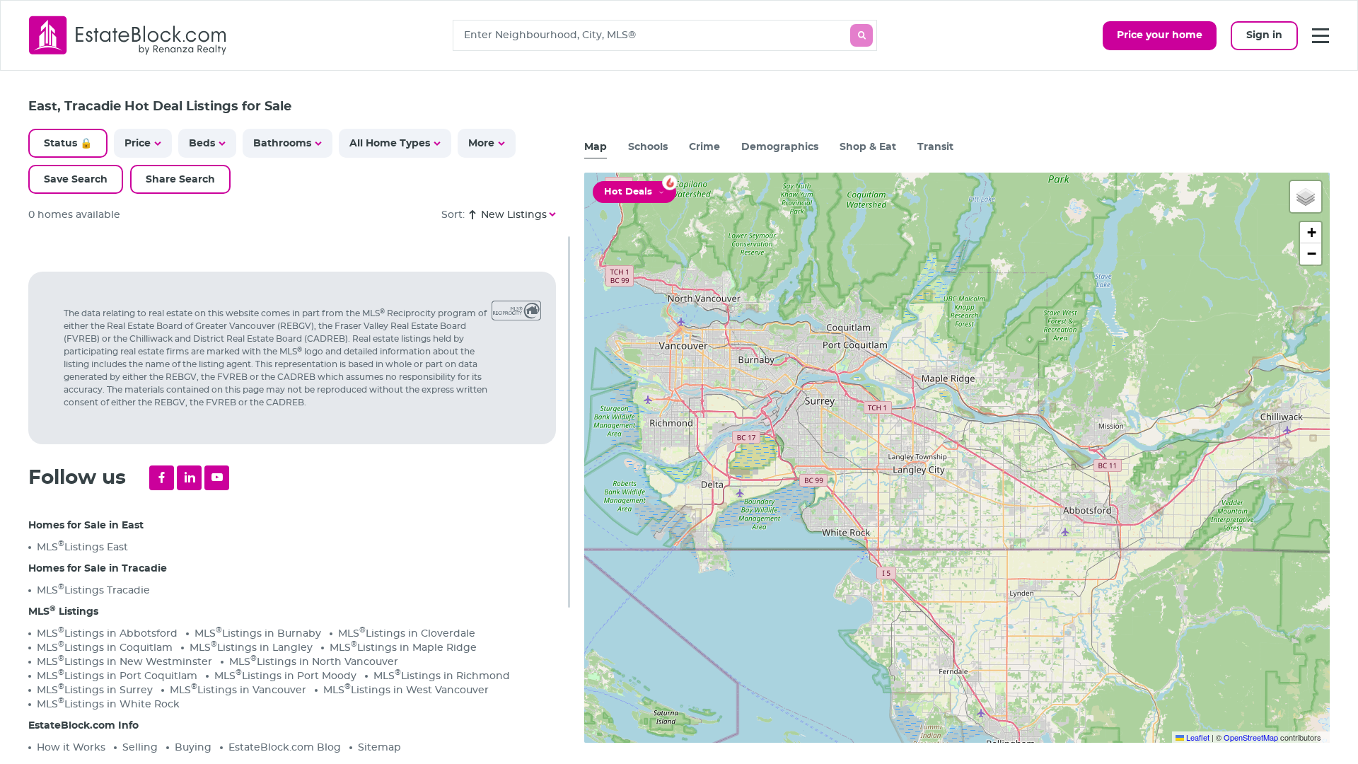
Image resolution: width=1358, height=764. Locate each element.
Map (595, 147)
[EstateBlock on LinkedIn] (189, 477)
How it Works (71, 748)
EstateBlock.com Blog (284, 748)
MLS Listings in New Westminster (124, 661)
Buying (193, 748)
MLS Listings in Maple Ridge (403, 647)
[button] (1305, 196)
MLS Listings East (82, 546)
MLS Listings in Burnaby (258, 633)
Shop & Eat (868, 147)
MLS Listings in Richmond (441, 675)
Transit (935, 147)
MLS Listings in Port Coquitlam (117, 675)
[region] (299, 500)
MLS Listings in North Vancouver (313, 661)
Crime (704, 147)
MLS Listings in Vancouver (238, 689)
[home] (128, 35)
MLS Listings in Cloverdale (406, 633)
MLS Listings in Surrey (95, 689)
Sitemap (379, 748)
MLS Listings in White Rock (108, 704)
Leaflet (1196, 737)
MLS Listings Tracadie (93, 590)
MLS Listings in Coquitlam (105, 647)
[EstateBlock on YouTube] (216, 477)
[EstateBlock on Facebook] (161, 477)
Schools (648, 147)
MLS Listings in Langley (251, 647)
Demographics (779, 147)
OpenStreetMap (1251, 737)
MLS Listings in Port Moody (285, 675)
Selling (140, 748)
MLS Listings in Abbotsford (107, 633)
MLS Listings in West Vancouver (406, 689)
